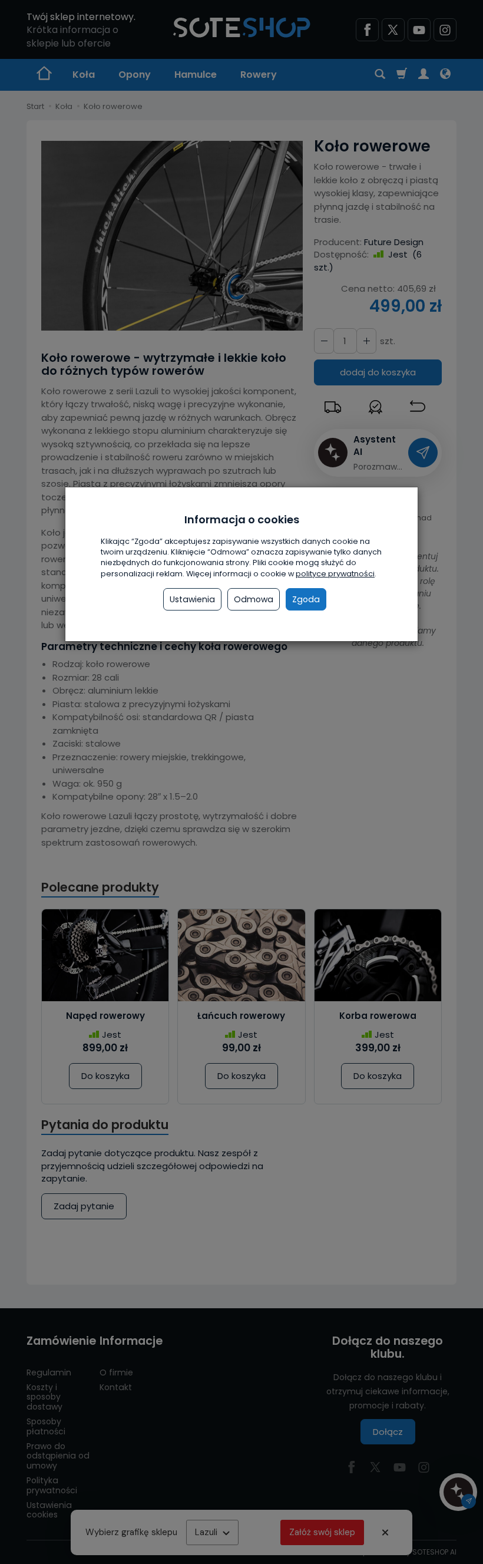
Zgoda (306, 599)
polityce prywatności (335, 574)
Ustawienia (192, 599)
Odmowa (253, 599)
